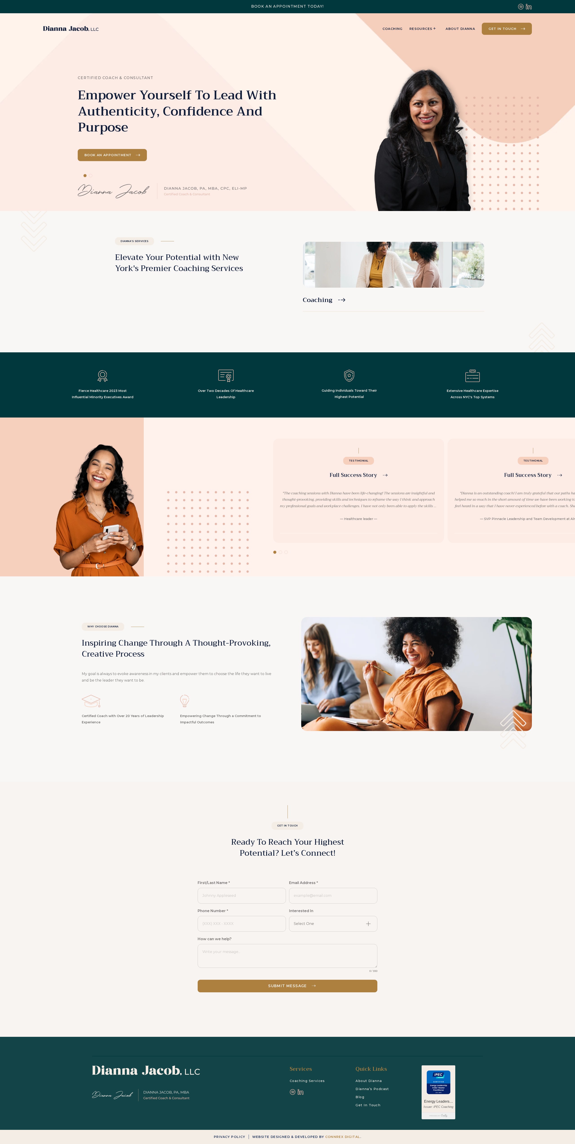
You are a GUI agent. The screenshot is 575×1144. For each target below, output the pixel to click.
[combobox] (333, 924)
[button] (358, 491)
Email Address (303, 883)
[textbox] (328, 924)
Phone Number (213, 911)
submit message (287, 986)
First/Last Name (214, 883)
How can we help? (215, 939)
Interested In (301, 911)
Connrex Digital (342, 1137)
